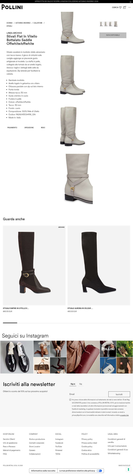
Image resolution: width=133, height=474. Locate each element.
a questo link (124, 415)
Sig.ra (73, 384)
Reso (43, 127)
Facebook (59, 443)
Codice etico (87, 450)
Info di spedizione (10, 443)
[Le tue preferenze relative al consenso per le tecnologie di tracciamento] (128, 469)
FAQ (5, 454)
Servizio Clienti (9, 439)
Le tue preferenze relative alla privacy (77, 470)
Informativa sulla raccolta (43, 470)
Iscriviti (119, 394)
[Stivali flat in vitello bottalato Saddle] (72, 49)
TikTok (57, 454)
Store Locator (34, 446)
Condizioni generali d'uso (118, 449)
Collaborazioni (35, 454)
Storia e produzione (37, 439)
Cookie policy (87, 446)
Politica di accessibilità (90, 454)
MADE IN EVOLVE (124, 465)
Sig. (80, 384)
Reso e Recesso (9, 446)
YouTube (58, 446)
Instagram (59, 439)
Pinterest (58, 450)
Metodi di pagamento (11, 450)
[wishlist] (120, 7)
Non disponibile (113, 35)
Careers (32, 450)
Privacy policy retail (89, 443)
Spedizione (29, 127)
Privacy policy (87, 439)
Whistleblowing (114, 453)
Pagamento (12, 127)
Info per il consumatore (117, 446)
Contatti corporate (36, 443)
